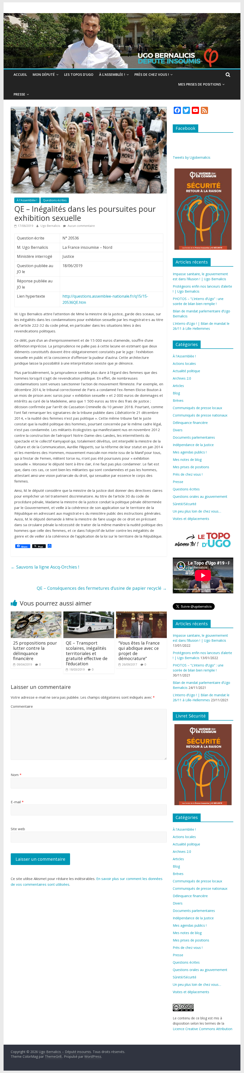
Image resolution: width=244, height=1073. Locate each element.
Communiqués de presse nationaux (200, 415)
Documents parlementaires (194, 437)
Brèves (178, 400)
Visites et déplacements (191, 518)
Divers (178, 430)
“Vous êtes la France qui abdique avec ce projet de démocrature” (139, 650)
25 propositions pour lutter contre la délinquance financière (35, 650)
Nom (16, 774)
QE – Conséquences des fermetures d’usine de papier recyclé (102, 588)
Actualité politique (186, 371)
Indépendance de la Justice (193, 444)
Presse (19, 94)
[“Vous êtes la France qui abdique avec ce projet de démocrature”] (141, 614)
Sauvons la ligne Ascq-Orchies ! (45, 567)
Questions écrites (54, 200)
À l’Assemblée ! (112, 74)
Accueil (20, 74)
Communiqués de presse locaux (197, 408)
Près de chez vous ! (151, 74)
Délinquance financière (190, 422)
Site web (18, 828)
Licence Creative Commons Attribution (202, 1029)
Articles (178, 385)
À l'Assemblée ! (27, 200)
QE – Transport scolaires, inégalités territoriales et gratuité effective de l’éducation (86, 653)
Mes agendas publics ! (190, 452)
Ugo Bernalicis (51, 226)
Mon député (44, 74)
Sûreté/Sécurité (184, 504)
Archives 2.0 (182, 378)
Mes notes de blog (187, 459)
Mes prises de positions (199, 84)
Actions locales (184, 363)
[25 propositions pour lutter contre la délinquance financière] (36, 614)
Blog (176, 393)
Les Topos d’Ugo (78, 74)
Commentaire (22, 706)
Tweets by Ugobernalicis (191, 157)
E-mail (17, 801)
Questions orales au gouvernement (200, 496)
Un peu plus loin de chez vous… (197, 511)
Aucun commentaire (81, 226)
